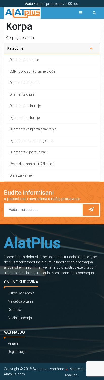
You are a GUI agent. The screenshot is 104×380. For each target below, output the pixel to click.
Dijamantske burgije (25, 106)
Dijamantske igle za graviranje (33, 129)
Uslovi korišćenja (21, 293)
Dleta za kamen (22, 175)
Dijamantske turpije (25, 118)
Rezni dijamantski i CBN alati (32, 164)
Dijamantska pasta (24, 83)
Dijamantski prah (23, 94)
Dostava (14, 310)
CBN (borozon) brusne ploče (32, 71)
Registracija (17, 352)
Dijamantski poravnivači (28, 152)
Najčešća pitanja (21, 301)
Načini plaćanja (20, 318)
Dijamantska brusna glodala (32, 141)
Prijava (13, 343)
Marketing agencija (84, 369)
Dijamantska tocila (24, 60)
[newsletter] (91, 210)
